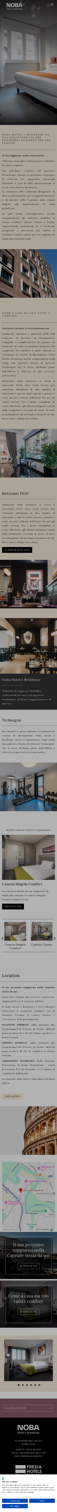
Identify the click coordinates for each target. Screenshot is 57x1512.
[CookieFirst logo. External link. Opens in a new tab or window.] (3, 1478)
